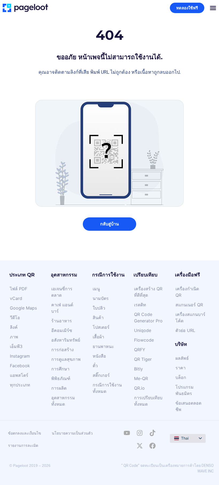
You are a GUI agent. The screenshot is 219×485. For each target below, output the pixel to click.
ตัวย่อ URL (185, 330)
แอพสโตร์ (19, 375)
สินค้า (98, 317)
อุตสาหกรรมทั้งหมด (63, 401)
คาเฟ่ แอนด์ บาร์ (62, 308)
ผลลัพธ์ (182, 358)
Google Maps (23, 308)
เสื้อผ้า (98, 336)
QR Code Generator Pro (148, 317)
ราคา (180, 367)
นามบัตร (101, 298)
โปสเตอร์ (101, 327)
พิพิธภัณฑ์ (60, 378)
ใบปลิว (99, 308)
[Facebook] (152, 445)
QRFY (139, 349)
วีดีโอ (15, 317)
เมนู (96, 288)
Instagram (20, 356)
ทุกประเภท (20, 385)
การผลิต (59, 388)
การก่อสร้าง (62, 349)
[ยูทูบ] (126, 433)
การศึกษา (60, 368)
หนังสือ (99, 356)
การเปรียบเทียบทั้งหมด (148, 401)
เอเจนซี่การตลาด (61, 292)
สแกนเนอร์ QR (189, 304)
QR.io (139, 388)
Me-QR (141, 378)
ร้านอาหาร (61, 320)
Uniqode (142, 330)
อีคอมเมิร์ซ (61, 330)
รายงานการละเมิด (23, 445)
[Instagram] (139, 433)
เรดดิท (140, 304)
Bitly (138, 368)
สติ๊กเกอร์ (101, 375)
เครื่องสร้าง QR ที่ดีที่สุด (148, 292)
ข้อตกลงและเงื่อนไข (24, 433)
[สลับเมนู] (213, 8)
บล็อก (180, 377)
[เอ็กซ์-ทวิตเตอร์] (139, 445)
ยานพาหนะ (103, 346)
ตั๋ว (95, 365)
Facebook (20, 365)
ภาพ (14, 336)
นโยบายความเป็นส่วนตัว (72, 433)
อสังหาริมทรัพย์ (65, 340)
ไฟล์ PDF (18, 288)
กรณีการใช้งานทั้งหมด (107, 388)
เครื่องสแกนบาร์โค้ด (190, 317)
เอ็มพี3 (16, 346)
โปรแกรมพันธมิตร (184, 390)
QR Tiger (143, 359)
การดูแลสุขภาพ (66, 359)
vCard (16, 298)
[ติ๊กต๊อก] (152, 433)
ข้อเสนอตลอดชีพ (188, 406)
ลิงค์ (14, 327)
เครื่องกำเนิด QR (187, 292)
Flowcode (144, 340)
